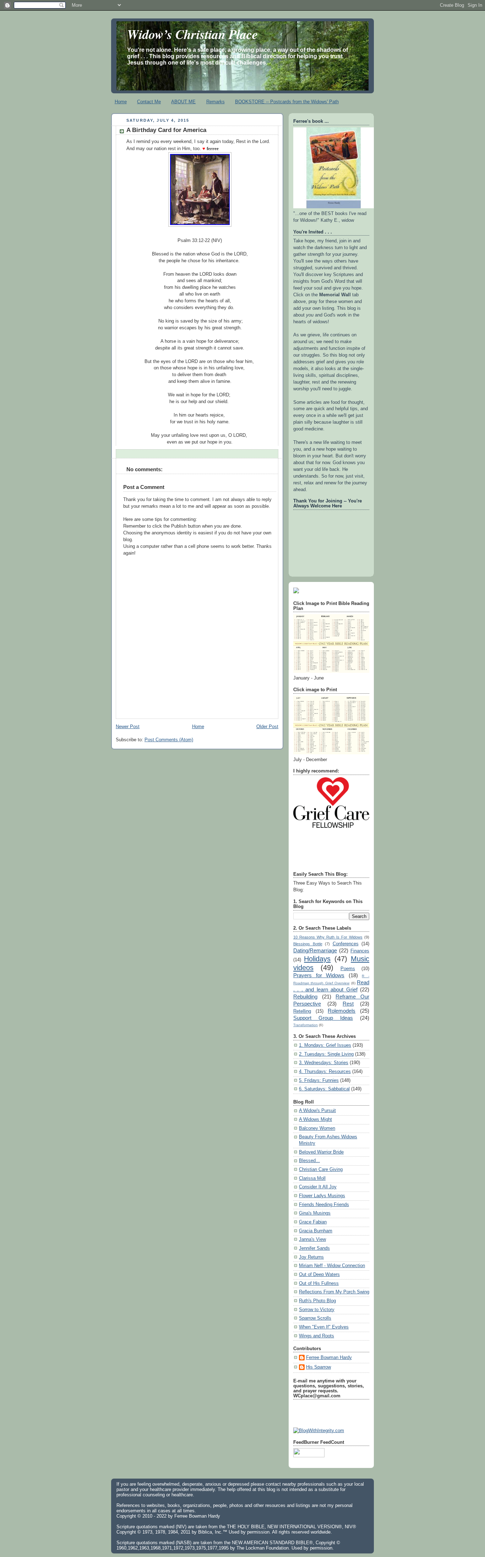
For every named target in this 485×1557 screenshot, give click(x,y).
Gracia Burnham (315, 1230)
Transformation (305, 1025)
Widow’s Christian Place (192, 34)
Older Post (267, 726)
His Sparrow (318, 1367)
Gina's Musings (315, 1213)
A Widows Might (315, 1119)
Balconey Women (317, 1128)
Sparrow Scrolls (315, 1318)
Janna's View (312, 1239)
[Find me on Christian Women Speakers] (296, 591)
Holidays (317, 959)
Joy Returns (311, 1257)
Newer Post (128, 726)
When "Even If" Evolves (324, 1327)
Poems (347, 968)
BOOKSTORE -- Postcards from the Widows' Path (287, 101)
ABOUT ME (183, 101)
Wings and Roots (316, 1335)
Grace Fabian (313, 1222)
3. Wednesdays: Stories (323, 1062)
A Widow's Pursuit (317, 1110)
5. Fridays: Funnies (319, 1080)
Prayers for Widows (318, 975)
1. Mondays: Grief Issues (325, 1045)
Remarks (215, 101)
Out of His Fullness (319, 1283)
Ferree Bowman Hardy (329, 1357)
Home (121, 101)
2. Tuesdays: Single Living (326, 1054)
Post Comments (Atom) (169, 739)
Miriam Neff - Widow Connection (332, 1265)
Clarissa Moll (312, 1178)
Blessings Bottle (307, 944)
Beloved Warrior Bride (321, 1152)
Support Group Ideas (323, 1018)
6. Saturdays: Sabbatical (324, 1088)
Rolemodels (341, 1011)
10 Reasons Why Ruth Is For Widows (328, 937)
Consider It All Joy (318, 1186)
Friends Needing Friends (324, 1204)
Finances (359, 950)
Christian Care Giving (321, 1169)
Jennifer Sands (314, 1248)
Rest (348, 1004)
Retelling (302, 1011)
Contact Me (149, 101)
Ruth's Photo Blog (317, 1300)
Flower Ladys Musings (322, 1195)
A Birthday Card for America (166, 130)
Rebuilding (305, 997)
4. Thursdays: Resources (325, 1071)
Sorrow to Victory (316, 1309)
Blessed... (309, 1160)
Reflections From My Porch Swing (334, 1291)
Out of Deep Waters (319, 1274)
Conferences (346, 943)
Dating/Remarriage (315, 950)
